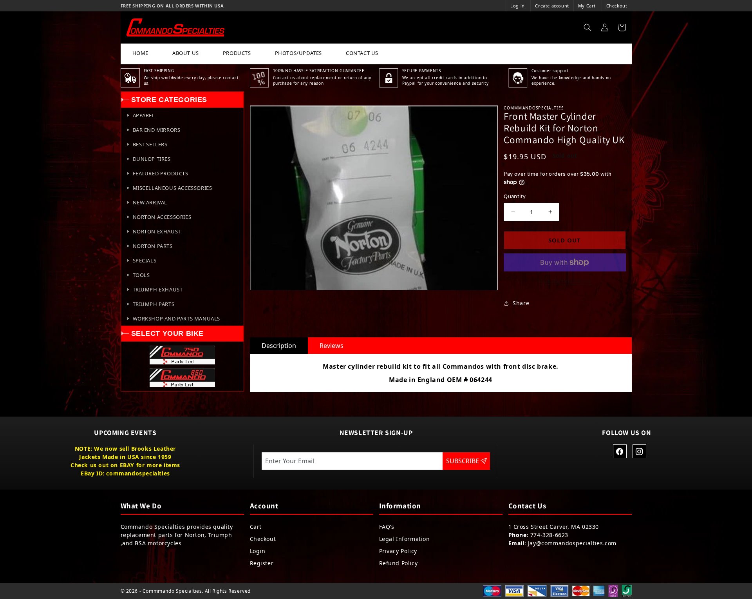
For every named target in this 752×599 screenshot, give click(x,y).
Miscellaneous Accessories (172, 187)
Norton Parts (153, 245)
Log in (517, 6)
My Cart (587, 6)
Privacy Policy (398, 551)
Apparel (144, 115)
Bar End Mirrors (157, 129)
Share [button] (521, 303)
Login (258, 551)
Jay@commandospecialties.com (572, 543)
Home (140, 52)
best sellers (150, 144)
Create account (552, 6)
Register (262, 563)
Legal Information (404, 539)
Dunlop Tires (152, 158)
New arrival (150, 202)
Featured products (160, 173)
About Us (185, 52)
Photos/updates (298, 52)
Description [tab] (279, 345)
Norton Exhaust (157, 231)
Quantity (515, 196)
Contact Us (362, 52)
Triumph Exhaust (158, 289)
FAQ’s (386, 526)
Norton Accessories (162, 216)
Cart (256, 526)
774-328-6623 (549, 535)
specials (145, 260)
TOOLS (141, 275)
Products (237, 52)
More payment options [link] (564, 281)
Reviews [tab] (331, 345)
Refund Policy (398, 563)
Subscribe (463, 461)
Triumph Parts (154, 304)
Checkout (616, 6)
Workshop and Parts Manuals (177, 318)
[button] (587, 27)
